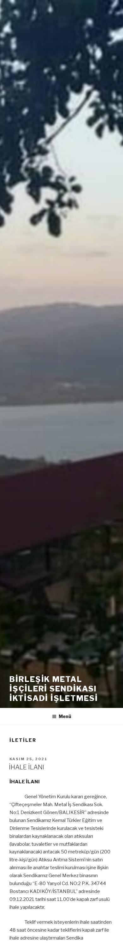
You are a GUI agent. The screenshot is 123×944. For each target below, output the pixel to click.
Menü (65, 716)
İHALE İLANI (26, 767)
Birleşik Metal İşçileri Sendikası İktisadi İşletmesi (53, 689)
